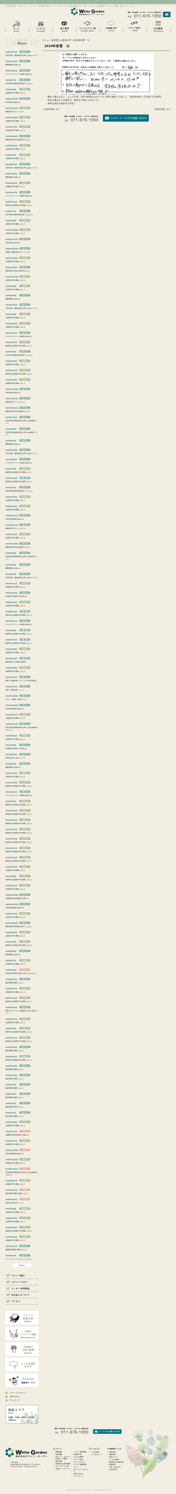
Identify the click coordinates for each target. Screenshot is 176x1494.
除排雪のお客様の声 (61, 40)
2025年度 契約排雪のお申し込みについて (21, 168)
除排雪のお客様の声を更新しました (19, 205)
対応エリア (113, 1457)
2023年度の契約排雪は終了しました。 (20, 355)
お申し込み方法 (115, 1467)
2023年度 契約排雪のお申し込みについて (21, 453)
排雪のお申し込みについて (15, 758)
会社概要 (58, 1454)
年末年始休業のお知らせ (15, 519)
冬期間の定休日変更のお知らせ (17, 898)
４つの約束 (95, 1452)
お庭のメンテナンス (62, 1469)
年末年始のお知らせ (13, 102)
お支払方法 (113, 1469)
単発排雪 (112, 1454)
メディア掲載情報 (79, 1464)
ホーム (46, 40)
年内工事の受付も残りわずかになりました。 (22, 973)
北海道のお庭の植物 (62, 1464)
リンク (75, 1467)
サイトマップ (15, 1400)
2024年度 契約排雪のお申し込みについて (21, 308)
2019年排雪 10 (51, 109)
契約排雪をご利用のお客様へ (16, 662)
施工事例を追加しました (15, 1107)
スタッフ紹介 (78, 1459)
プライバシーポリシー (18, 1393)
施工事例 (58, 1461)
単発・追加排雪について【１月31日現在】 (21, 681)
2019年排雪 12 (162, 109)
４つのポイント (97, 1454)
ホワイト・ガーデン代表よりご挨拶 (62, 1458)
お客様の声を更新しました (15, 93)
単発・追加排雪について (15, 690)
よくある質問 (78, 1457)
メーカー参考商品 (79, 1452)
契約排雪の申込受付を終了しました (19, 926)
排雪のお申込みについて (15, 1203)
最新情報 (58, 1452)
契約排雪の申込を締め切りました (18, 140)
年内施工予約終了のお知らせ (16, 596)
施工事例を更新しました (15, 983)
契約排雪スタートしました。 (16, 402)
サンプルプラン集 (62, 1466)
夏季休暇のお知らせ (13, 65)
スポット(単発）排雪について (17, 699)
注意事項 (112, 1464)
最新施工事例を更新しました (16, 1250)
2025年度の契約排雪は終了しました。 (20, 83)
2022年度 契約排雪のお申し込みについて (21, 578)
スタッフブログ (79, 1462)
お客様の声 (77, 1454)
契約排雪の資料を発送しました (17, 1193)
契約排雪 (112, 1452)
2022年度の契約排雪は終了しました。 (20, 491)
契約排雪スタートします (15, 112)
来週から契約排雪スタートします (18, 252)
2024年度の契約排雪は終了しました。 (20, 215)
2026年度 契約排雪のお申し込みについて (21, 55)
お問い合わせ (15, 1396)
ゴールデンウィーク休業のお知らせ (19, 74)
